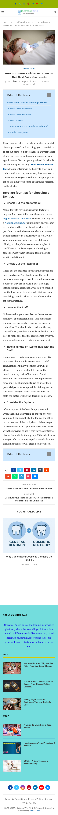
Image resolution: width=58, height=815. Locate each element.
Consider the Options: (18, 132)
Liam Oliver (12, 81)
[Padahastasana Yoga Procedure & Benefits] (12, 748)
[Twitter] (20, 3)
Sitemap (48, 799)
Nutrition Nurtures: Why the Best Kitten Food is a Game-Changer (39, 664)
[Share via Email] (35, 476)
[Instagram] (24, 3)
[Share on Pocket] (28, 476)
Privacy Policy (35, 799)
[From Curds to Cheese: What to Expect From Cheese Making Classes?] (12, 686)
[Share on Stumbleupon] (8, 476)
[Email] (42, 3)
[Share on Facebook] (13, 470)
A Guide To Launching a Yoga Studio (37, 726)
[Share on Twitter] (20, 470)
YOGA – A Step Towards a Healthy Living (36, 762)
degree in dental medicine (17, 218)
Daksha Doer (35, 810)
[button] (29, 571)
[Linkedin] (33, 3)
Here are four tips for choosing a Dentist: (27, 102)
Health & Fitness (22, 22)
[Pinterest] (28, 3)
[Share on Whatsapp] (15, 476)
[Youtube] (37, 3)
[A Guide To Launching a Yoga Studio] (12, 730)
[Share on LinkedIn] (33, 470)
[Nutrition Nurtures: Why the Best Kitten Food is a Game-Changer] (12, 668)
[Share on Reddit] (46, 470)
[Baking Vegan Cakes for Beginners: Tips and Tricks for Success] (12, 704)
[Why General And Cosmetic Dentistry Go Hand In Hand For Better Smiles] (29, 535)
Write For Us (29, 803)
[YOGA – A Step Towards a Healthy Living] (12, 766)
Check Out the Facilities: (19, 114)
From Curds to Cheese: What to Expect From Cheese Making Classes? (38, 684)
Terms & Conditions (16, 799)
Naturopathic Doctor (15, 222)
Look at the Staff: (16, 120)
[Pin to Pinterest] (27, 470)
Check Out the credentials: (20, 108)
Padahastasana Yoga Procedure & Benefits (39, 744)
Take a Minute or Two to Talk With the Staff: (28, 126)
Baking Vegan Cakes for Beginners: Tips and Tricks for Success (38, 702)
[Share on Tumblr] (40, 470)
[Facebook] (15, 3)
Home (5, 22)
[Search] (55, 12)
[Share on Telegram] (21, 476)
